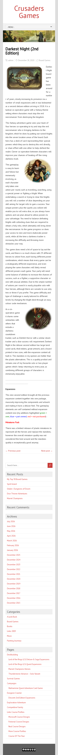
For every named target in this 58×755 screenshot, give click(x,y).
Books (9, 626)
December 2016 (13, 598)
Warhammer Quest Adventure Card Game (25, 688)
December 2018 (13, 588)
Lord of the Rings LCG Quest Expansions (24, 664)
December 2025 (13, 555)
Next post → (46, 450)
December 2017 (13, 593)
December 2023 (13, 564)
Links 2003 (11, 631)
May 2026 (11, 531)
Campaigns (11, 683)
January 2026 (12, 550)
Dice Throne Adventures (17, 493)
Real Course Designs (17, 726)
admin (10, 60)
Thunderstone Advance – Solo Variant (24, 674)
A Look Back (12, 617)
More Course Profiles (17, 731)
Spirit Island (12, 484)
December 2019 (13, 583)
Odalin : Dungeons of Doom (18, 489)
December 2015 (13, 603)
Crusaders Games (29, 11)
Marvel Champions (15, 498)
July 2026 (11, 521)
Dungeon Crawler (14, 693)
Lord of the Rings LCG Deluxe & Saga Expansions (28, 659)
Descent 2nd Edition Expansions (21, 697)
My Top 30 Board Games (17, 479)
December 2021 (13, 574)
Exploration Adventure (16, 702)
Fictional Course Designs (18, 721)
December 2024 (13, 560)
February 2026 (13, 545)
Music (9, 636)
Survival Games (13, 678)
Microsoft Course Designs (19, 717)
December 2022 (13, 569)
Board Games (44, 60)
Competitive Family (15, 707)
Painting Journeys (14, 640)
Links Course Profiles (15, 712)
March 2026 (12, 540)
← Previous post (13, 450)
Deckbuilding (12, 654)
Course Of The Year (16, 736)
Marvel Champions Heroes (19, 669)
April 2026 (11, 536)
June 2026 (11, 526)
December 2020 (13, 579)
